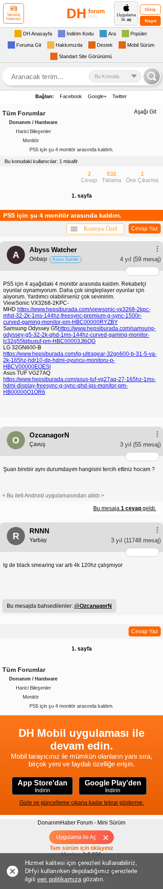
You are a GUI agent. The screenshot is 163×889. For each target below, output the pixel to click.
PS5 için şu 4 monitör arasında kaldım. (71, 149)
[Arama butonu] (152, 76)
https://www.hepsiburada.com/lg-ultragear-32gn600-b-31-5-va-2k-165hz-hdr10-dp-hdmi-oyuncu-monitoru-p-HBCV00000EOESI (80, 360)
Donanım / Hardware (33, 122)
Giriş (150, 9)
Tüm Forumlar (23, 113)
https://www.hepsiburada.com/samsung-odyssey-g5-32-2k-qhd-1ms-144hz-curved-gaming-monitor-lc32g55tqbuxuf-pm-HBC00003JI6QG (79, 334)
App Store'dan (42, 786)
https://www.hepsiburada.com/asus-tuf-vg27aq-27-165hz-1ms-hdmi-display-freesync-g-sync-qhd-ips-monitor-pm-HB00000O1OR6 (79, 385)
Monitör (31, 140)
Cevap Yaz (144, 228)
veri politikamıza (59, 879)
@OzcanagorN (93, 606)
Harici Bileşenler (33, 131)
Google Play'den (113, 786)
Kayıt (150, 20)
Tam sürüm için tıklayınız (81, 848)
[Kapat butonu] (109, 837)
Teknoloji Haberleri (13, 17)
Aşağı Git (145, 112)
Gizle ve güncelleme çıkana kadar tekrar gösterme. (81, 803)
